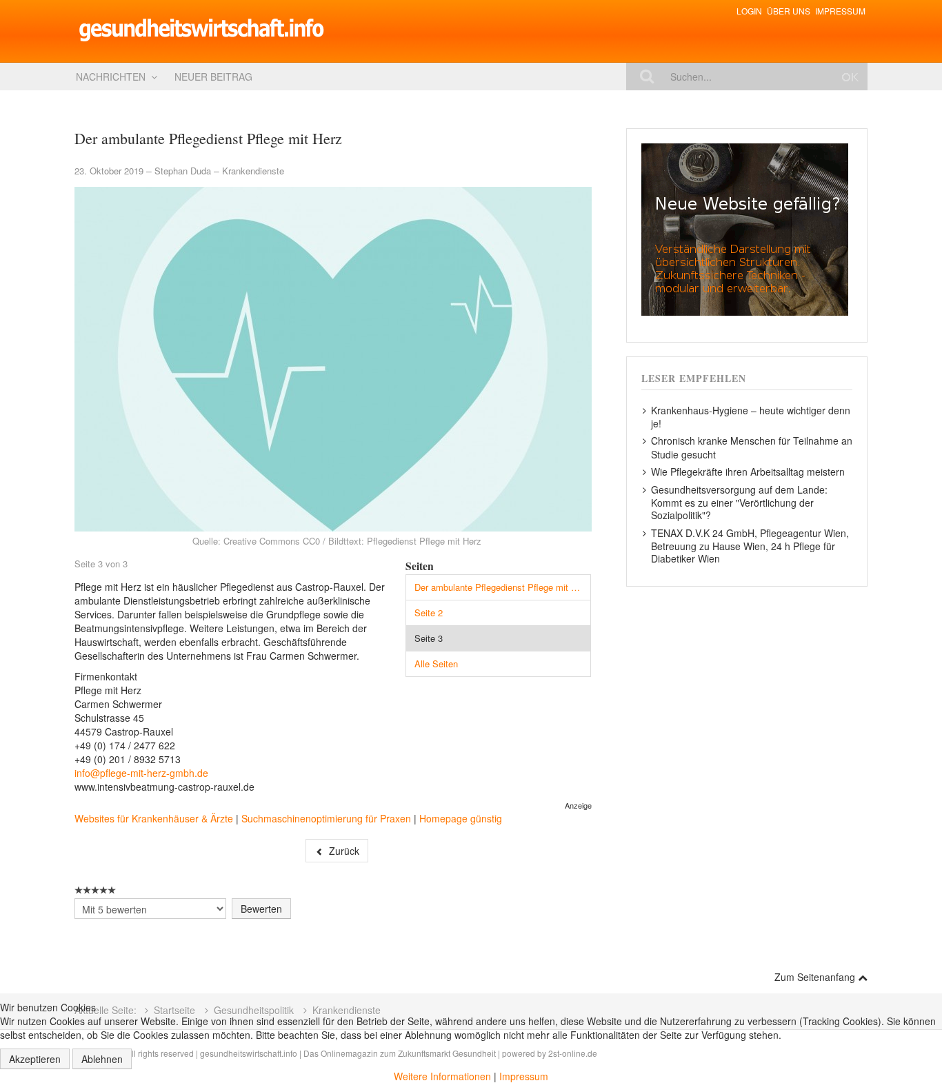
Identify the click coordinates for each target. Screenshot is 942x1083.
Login (749, 11)
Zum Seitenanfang (816, 977)
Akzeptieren (35, 1059)
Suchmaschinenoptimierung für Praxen (326, 818)
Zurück (342, 851)
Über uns (788, 11)
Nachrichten (111, 76)
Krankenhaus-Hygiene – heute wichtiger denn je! (750, 416)
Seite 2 (428, 612)
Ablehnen (102, 1059)
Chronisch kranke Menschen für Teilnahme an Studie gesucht (751, 447)
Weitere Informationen (442, 1076)
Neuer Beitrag (213, 76)
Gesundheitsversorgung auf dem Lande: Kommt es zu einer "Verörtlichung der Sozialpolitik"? (739, 502)
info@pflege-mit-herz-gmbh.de (141, 773)
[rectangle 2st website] (744, 228)
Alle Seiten (436, 663)
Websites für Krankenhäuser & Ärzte (153, 818)
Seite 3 (428, 638)
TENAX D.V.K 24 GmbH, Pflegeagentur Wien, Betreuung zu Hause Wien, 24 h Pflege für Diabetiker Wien (750, 545)
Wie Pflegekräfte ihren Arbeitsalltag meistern (748, 471)
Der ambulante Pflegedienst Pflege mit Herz (502, 587)
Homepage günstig (460, 818)
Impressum (840, 11)
